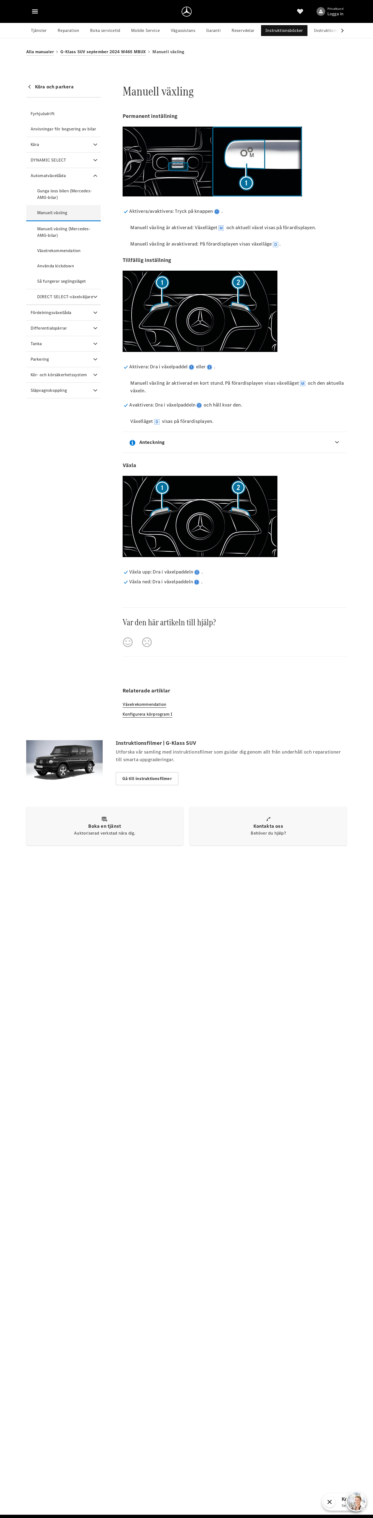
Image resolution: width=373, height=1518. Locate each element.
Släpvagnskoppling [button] (49, 390)
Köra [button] (35, 144)
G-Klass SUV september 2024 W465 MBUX (103, 52)
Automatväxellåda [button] (48, 175)
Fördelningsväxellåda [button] (51, 312)
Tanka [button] (36, 343)
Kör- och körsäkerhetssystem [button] (59, 375)
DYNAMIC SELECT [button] (48, 160)
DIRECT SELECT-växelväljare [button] (65, 297)
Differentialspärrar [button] (49, 328)
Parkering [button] (40, 359)
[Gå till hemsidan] (186, 11)
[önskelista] (300, 11)
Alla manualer (40, 52)
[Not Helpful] (147, 642)
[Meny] (35, 11)
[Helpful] (128, 642)
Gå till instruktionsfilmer (147, 778)
